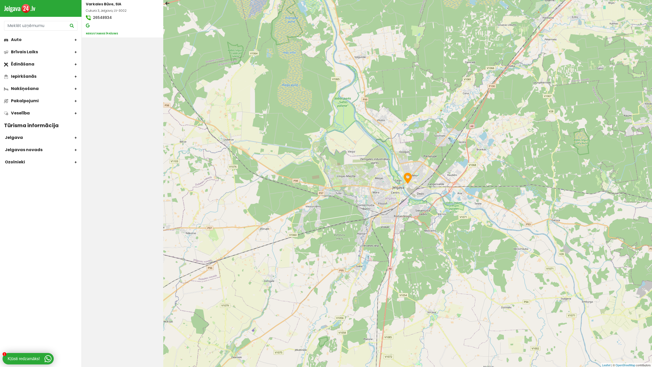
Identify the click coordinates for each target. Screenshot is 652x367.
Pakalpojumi (24, 101)
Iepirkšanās (23, 76)
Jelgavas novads (23, 150)
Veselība (20, 113)
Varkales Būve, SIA (103, 4)
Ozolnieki (14, 162)
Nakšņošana (24, 88)
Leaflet (606, 365)
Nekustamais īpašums (102, 33)
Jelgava (13, 137)
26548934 (102, 17)
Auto (16, 40)
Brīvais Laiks (24, 52)
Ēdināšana (22, 64)
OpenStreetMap (625, 365)
